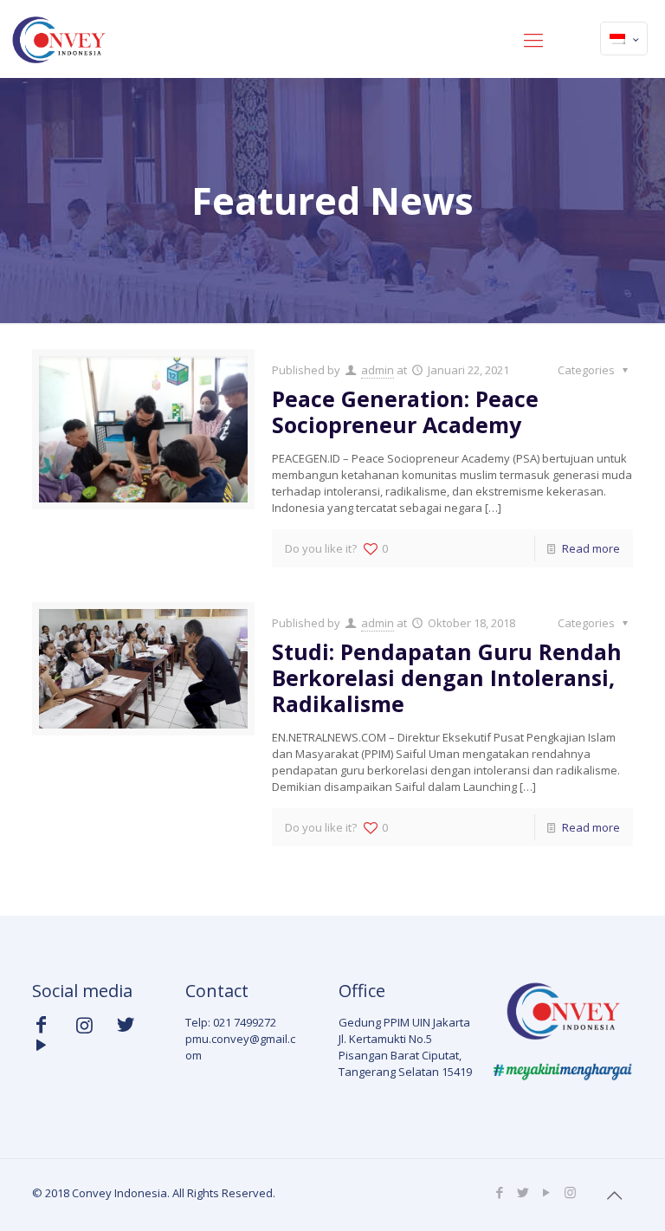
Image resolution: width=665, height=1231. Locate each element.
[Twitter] (523, 1192)
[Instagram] (570, 1192)
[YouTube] (547, 1192)
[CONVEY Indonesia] (58, 39)
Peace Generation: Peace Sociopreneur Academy (405, 411)
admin (377, 370)
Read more (591, 548)
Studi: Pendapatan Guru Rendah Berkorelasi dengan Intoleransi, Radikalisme (447, 677)
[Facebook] (500, 1192)
